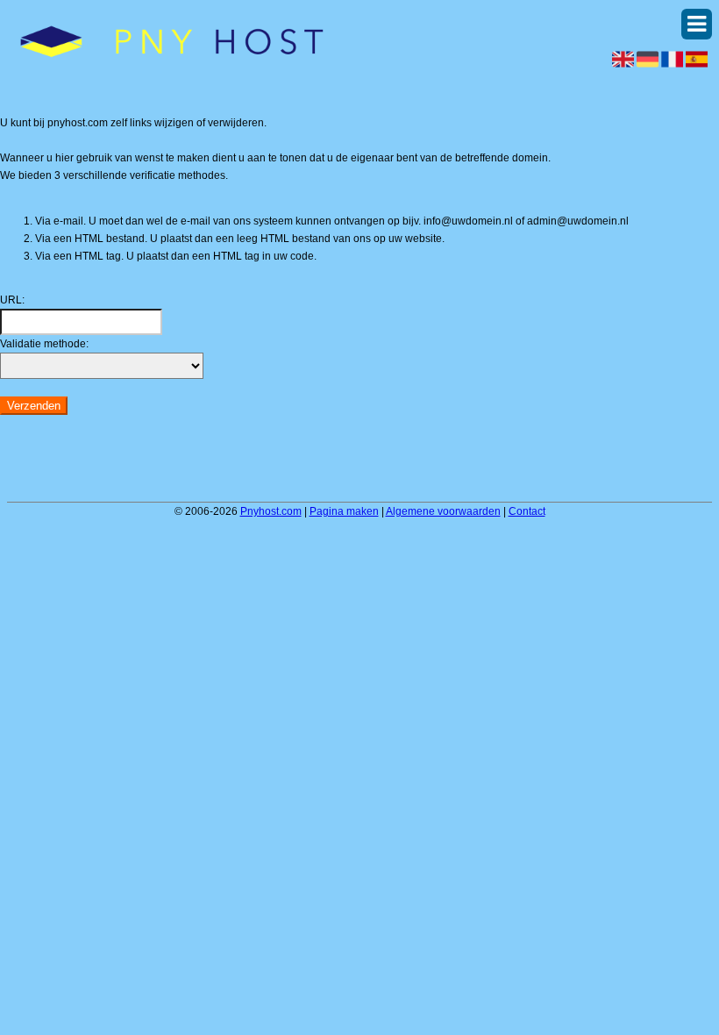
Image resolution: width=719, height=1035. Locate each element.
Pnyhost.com (271, 511)
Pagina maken (344, 511)
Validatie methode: (44, 344)
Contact (527, 511)
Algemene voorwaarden (443, 511)
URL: (12, 300)
